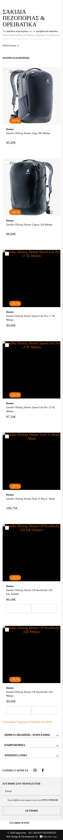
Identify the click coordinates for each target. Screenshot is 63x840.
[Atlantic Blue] (18, 608)
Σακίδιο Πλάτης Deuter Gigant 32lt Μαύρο (29, 224)
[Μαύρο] (44, 608)
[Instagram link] (35, 770)
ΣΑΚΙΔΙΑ (34, 722)
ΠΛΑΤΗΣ (46, 722)
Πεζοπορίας (9, 722)
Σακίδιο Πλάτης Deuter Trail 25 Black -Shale (30, 498)
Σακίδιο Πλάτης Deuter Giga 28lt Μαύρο (28, 133)
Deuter (10, 129)
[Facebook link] (43, 770)
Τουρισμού (22, 722)
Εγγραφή (31, 810)
